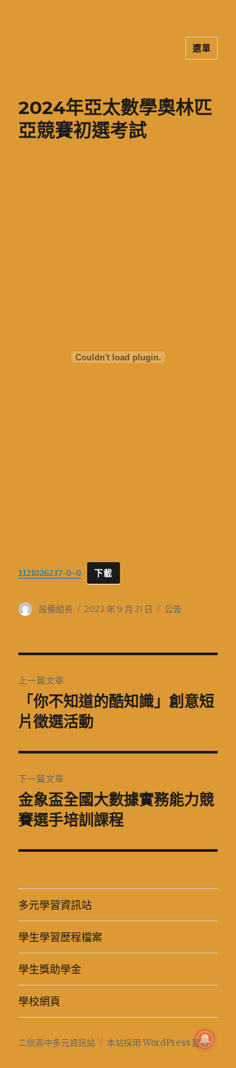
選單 (201, 48)
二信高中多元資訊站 (56, 1042)
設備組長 (56, 608)
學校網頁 (39, 1001)
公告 (173, 608)
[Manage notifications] (205, 1039)
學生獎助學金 (49, 969)
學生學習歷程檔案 (60, 937)
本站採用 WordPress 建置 (158, 1042)
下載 (103, 573)
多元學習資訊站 (55, 905)
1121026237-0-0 (49, 572)
